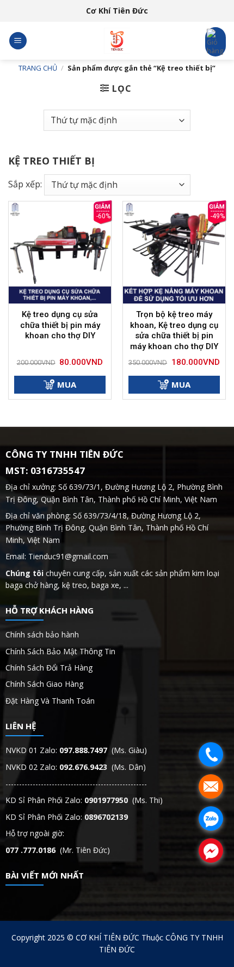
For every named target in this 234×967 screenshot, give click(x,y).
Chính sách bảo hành (42, 634)
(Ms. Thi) (123, 800)
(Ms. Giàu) (103, 750)
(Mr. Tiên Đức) (57, 850)
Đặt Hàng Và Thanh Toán (50, 701)
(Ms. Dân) (102, 767)
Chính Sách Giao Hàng (44, 684)
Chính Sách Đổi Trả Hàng (49, 667)
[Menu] (18, 41)
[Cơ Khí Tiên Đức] (117, 41)
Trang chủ (38, 68)
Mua (66, 384)
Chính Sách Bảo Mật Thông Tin (61, 651)
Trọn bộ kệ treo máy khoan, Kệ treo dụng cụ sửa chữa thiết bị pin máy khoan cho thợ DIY (174, 330)
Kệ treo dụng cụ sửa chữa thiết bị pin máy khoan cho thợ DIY (60, 324)
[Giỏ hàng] (215, 42)
